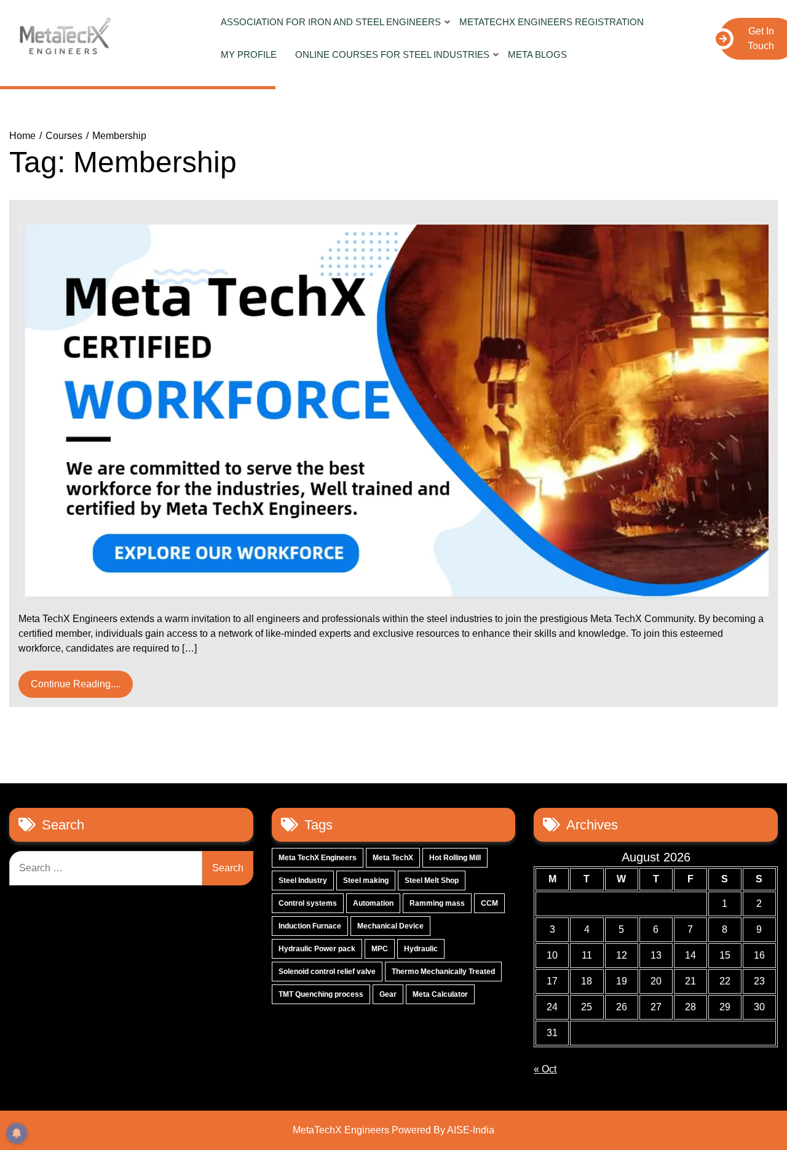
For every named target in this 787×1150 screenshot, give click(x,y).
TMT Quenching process (321, 994)
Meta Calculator (440, 994)
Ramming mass (437, 903)
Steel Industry (303, 880)
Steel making (366, 880)
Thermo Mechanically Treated (443, 971)
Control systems (308, 903)
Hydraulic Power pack (317, 948)
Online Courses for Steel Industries (392, 54)
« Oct (545, 1069)
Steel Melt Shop (432, 880)
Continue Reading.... (76, 684)
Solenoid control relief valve (327, 971)
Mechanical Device (390, 926)
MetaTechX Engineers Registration (551, 22)
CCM (489, 903)
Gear (388, 994)
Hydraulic (421, 948)
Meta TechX (393, 857)
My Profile (249, 54)
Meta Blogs (537, 54)
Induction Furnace (310, 926)
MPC (379, 948)
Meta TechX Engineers (318, 857)
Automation (373, 903)
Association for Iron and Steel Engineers (331, 22)
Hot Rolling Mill (455, 857)
